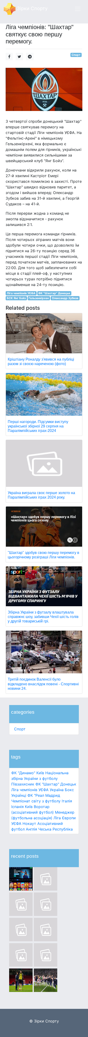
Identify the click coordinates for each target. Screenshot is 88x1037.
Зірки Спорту (31, 8)
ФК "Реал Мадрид (43, 795)
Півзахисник (22, 784)
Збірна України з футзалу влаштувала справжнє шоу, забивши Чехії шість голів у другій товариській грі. (43, 616)
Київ (29, 806)
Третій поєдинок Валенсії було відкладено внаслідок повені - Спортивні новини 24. (43, 683)
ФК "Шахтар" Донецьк (55, 784)
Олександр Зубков (65, 298)
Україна (57, 789)
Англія (31, 829)
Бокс (69, 789)
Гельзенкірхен (39, 298)
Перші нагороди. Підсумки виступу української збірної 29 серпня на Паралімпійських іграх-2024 (38, 426)
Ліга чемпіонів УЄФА (30, 789)
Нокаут (29, 823)
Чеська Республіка (55, 829)
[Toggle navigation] (77, 9)
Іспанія (17, 806)
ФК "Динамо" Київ (27, 772)
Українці (18, 795)
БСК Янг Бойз (16, 298)
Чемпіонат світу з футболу (36, 801)
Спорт (20, 729)
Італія (67, 801)
